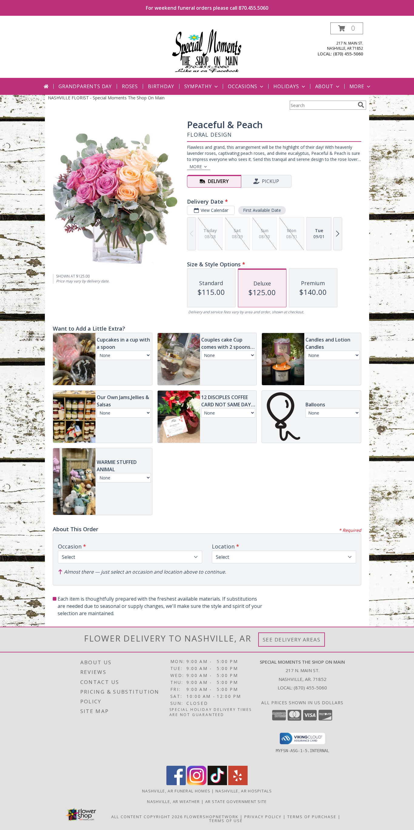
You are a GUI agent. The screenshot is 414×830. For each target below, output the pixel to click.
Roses (130, 86)
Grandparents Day (85, 86)
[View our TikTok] (217, 783)
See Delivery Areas (292, 639)
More (356, 86)
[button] (346, 28)
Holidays (286, 86)
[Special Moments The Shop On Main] (207, 50)
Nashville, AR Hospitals (243, 791)
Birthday (161, 86)
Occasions (242, 86)
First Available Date (262, 210)
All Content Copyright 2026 (147, 816)
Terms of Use (226, 820)
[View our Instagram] (196, 783)
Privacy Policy (263, 816)
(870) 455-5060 (348, 54)
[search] (361, 105)
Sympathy (198, 86)
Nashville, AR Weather (173, 801)
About (324, 86)
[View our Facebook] (176, 783)
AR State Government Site (236, 801)
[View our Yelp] (238, 783)
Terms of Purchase (311, 816)
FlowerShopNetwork (211, 816)
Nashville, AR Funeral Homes (176, 791)
